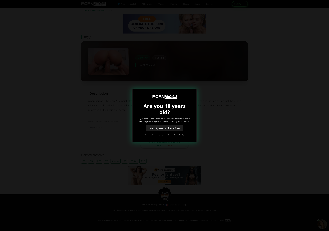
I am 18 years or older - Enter (164, 128)
